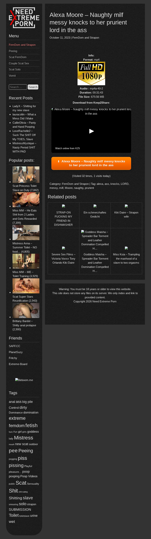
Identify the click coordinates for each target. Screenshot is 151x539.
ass (19, 402)
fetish (31, 425)
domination (30, 412)
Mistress (23, 438)
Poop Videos (29, 476)
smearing (13, 504)
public (12, 484)
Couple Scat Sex (19, 63)
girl (20, 431)
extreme (17, 418)
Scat (21, 483)
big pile (27, 402)
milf (61, 187)
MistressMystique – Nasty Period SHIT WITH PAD (24, 147)
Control (14, 407)
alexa (100, 183)
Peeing (13, 51)
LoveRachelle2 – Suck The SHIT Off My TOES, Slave (24, 135)
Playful (28, 466)
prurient (89, 187)
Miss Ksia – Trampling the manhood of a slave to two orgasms (126, 258)
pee (13, 450)
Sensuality (33, 483)
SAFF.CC (14, 346)
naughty (78, 187)
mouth (11, 444)
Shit (13, 491)
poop (26, 471)
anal (12, 402)
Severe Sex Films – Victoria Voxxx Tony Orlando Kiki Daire (63, 258)
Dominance (16, 412)
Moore (69, 187)
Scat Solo (14, 69)
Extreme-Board (18, 364)
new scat (21, 444)
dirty (23, 407)
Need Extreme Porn (104, 301)
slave (28, 497)
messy (54, 187)
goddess (33, 431)
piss (22, 458)
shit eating (23, 492)
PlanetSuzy (16, 352)
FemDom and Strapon (22, 44)
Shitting (15, 498)
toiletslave (24, 516)
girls (24, 432)
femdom (17, 425)
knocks (114, 183)
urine (34, 516)
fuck (11, 432)
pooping (14, 476)
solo (22, 504)
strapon (31, 504)
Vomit (12, 75)
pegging (13, 459)
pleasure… (15, 471)
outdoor (33, 444)
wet (12, 521)
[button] (91, 130)
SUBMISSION (20, 509)
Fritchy (13, 358)
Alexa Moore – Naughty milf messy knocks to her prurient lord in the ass (93, 163)
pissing (16, 465)
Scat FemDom (18, 57)
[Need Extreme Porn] (24, 27)
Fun (15, 432)
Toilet (14, 515)
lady (11, 438)
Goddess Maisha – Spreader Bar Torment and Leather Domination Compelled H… (95, 262)
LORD (125, 183)
